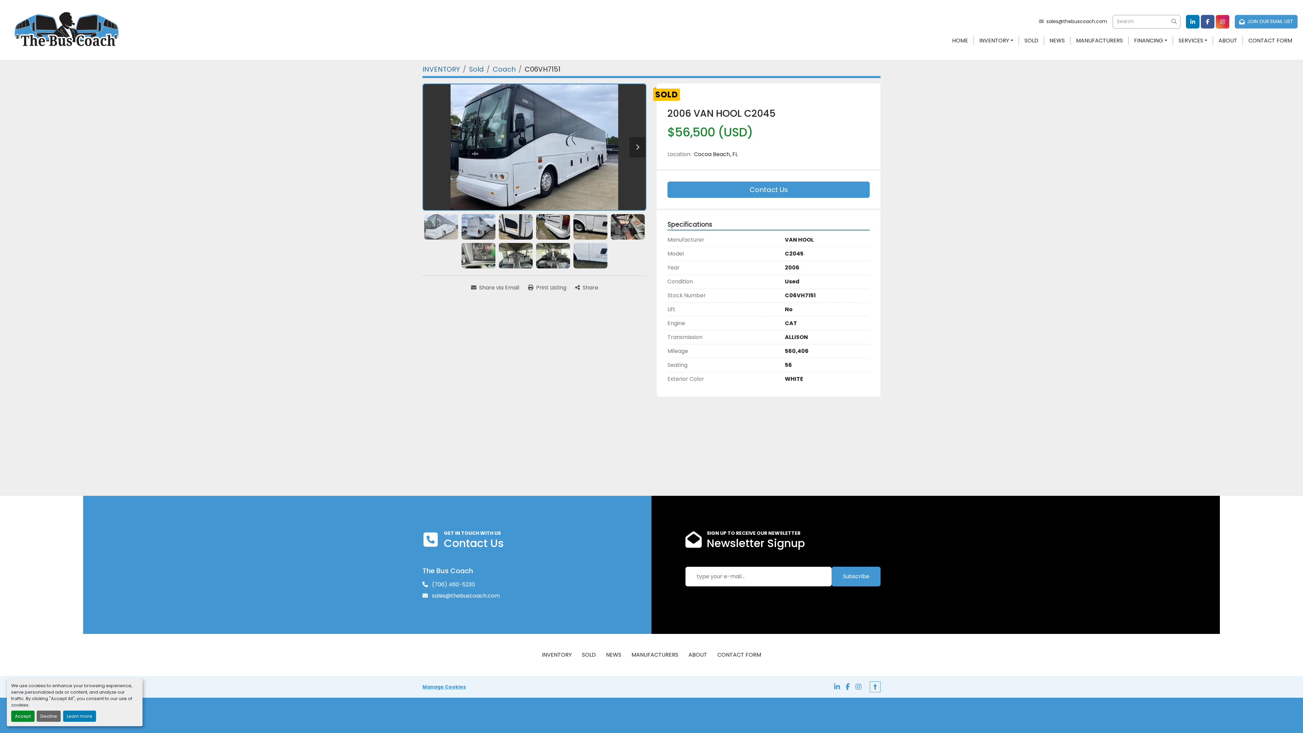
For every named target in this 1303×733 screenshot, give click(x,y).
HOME (960, 40)
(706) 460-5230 (453, 584)
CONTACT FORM (1270, 40)
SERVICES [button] (1190, 40)
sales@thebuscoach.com (1076, 21)
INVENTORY (994, 40)
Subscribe (856, 576)
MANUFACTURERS (1099, 40)
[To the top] (875, 686)
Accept (23, 716)
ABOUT (1228, 40)
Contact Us (769, 189)
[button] (996, 41)
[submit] (1174, 22)
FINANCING (1148, 40)
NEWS (1057, 40)
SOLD (1031, 40)
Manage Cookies (444, 686)
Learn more (79, 716)
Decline (48, 716)
